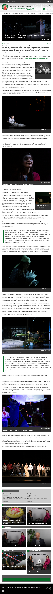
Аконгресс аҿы (5, 587)
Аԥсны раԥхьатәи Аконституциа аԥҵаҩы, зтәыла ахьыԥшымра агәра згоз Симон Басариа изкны (14, 498)
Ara (49, 8)
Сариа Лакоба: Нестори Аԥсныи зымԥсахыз (13, 493)
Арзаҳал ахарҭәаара (26, 579)
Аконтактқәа (13, 587)
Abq (47, 8)
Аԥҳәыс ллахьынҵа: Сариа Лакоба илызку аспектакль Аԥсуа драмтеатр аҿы (37, 499)
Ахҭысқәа (21, 13)
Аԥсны (3, 43)
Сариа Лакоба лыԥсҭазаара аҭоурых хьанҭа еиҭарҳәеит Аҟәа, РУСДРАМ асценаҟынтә (37, 494)
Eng (47, 5)
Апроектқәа (27, 13)
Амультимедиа (47, 13)
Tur (50, 5)
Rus (43, 5)
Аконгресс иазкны (7, 13)
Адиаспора (33, 13)
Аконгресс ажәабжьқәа (36, 587)
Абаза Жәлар (15, 13)
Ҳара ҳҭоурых (40, 13)
